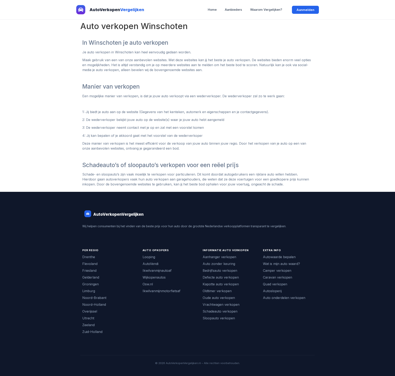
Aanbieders (233, 10)
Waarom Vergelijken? (266, 10)
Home (212, 10)
